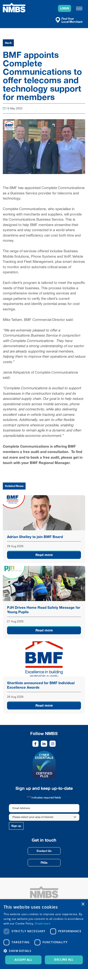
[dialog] (44, 934)
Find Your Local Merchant (71, 20)
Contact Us (44, 851)
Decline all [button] (63, 960)
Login (64, 8)
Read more (44, 555)
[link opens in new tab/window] (35, 744)
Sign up (16, 826)
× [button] (82, 904)
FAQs (44, 862)
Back (8, 43)
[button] (44, 951)
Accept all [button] (23, 960)
